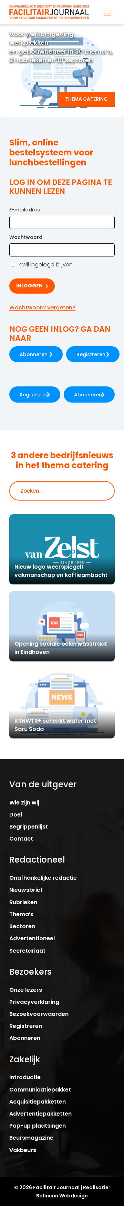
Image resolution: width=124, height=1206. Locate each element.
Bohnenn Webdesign (62, 1195)
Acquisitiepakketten (37, 1102)
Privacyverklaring (34, 1002)
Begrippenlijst (28, 827)
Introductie (25, 1077)
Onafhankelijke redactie (43, 878)
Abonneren (34, 354)
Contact (21, 839)
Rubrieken (23, 902)
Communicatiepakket (40, 1090)
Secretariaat (27, 951)
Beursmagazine (31, 1138)
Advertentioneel (32, 938)
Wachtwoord (25, 237)
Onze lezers (25, 990)
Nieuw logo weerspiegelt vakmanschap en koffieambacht (60, 571)
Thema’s (21, 914)
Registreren (90, 354)
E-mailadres (24, 209)
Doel (15, 815)
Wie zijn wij (24, 803)
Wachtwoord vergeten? (42, 307)
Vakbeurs (22, 1150)
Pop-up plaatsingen (37, 1126)
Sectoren (22, 926)
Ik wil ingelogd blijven (44, 264)
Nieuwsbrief (26, 890)
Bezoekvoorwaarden (39, 1014)
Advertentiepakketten (40, 1114)
